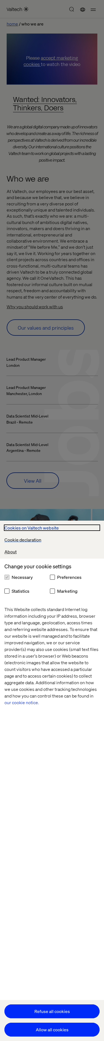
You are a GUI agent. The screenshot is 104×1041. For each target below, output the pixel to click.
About (10, 551)
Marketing (67, 591)
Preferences (69, 577)
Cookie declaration (22, 539)
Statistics (20, 591)
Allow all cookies (52, 1029)
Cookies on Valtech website (31, 527)
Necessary (22, 577)
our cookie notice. (21, 702)
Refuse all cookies (52, 1011)
